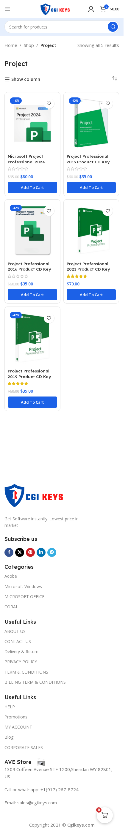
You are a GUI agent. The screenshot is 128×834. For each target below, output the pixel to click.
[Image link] (34, 494)
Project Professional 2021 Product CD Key (88, 266)
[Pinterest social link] (30, 552)
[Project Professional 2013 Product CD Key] (91, 123)
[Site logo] (55, 8)
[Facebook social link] (8, 552)
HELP (9, 707)
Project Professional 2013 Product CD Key (88, 159)
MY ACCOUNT (18, 727)
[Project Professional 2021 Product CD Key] (91, 231)
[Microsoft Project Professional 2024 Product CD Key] (32, 123)
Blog (8, 737)
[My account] (91, 9)
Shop (29, 45)
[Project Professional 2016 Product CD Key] (32, 231)
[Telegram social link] (51, 552)
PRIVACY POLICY (20, 661)
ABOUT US (15, 631)
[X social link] (19, 552)
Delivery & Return (21, 651)
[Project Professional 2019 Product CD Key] (32, 338)
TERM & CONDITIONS (26, 672)
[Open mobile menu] (7, 9)
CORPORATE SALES (23, 747)
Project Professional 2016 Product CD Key (29, 266)
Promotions (15, 717)
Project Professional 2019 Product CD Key (29, 373)
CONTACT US (17, 641)
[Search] (113, 27)
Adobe (10, 576)
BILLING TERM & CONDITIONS (35, 682)
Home (10, 45)
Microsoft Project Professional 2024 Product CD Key (26, 162)
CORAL (11, 606)
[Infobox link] (24, 762)
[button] (32, 187)
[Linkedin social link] (41, 552)
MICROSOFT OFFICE (24, 596)
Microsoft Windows (23, 586)
